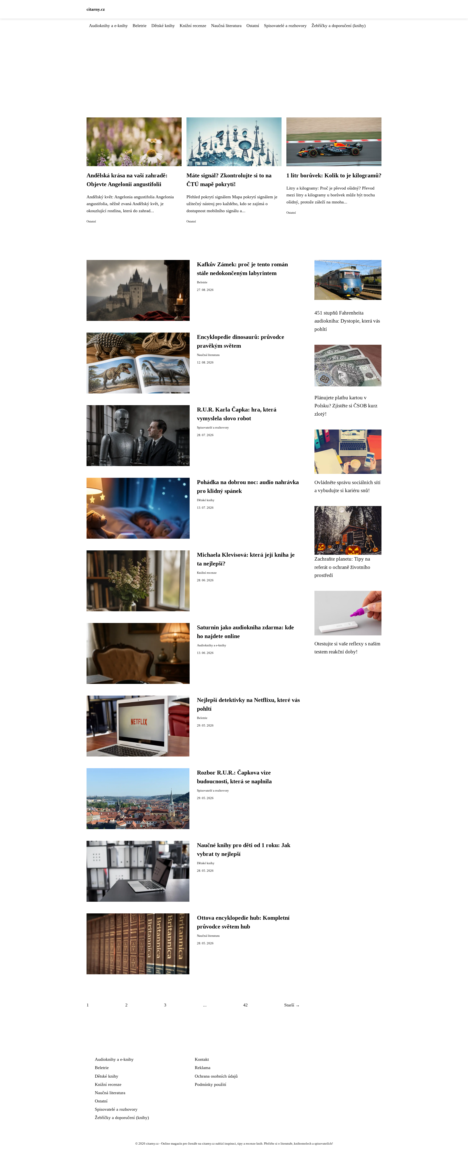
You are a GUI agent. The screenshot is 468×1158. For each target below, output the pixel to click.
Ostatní (252, 25)
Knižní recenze (193, 25)
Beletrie (139, 25)
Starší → (292, 1005)
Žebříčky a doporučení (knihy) (339, 25)
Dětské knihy (163, 25)
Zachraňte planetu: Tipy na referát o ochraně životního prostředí (342, 567)
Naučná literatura (226, 25)
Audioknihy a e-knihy (108, 25)
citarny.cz (96, 9)
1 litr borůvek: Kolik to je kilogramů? (333, 175)
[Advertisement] (234, 65)
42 (245, 1005)
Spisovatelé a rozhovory (285, 25)
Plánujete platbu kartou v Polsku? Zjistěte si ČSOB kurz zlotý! (345, 406)
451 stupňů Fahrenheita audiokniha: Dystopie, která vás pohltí (347, 321)
